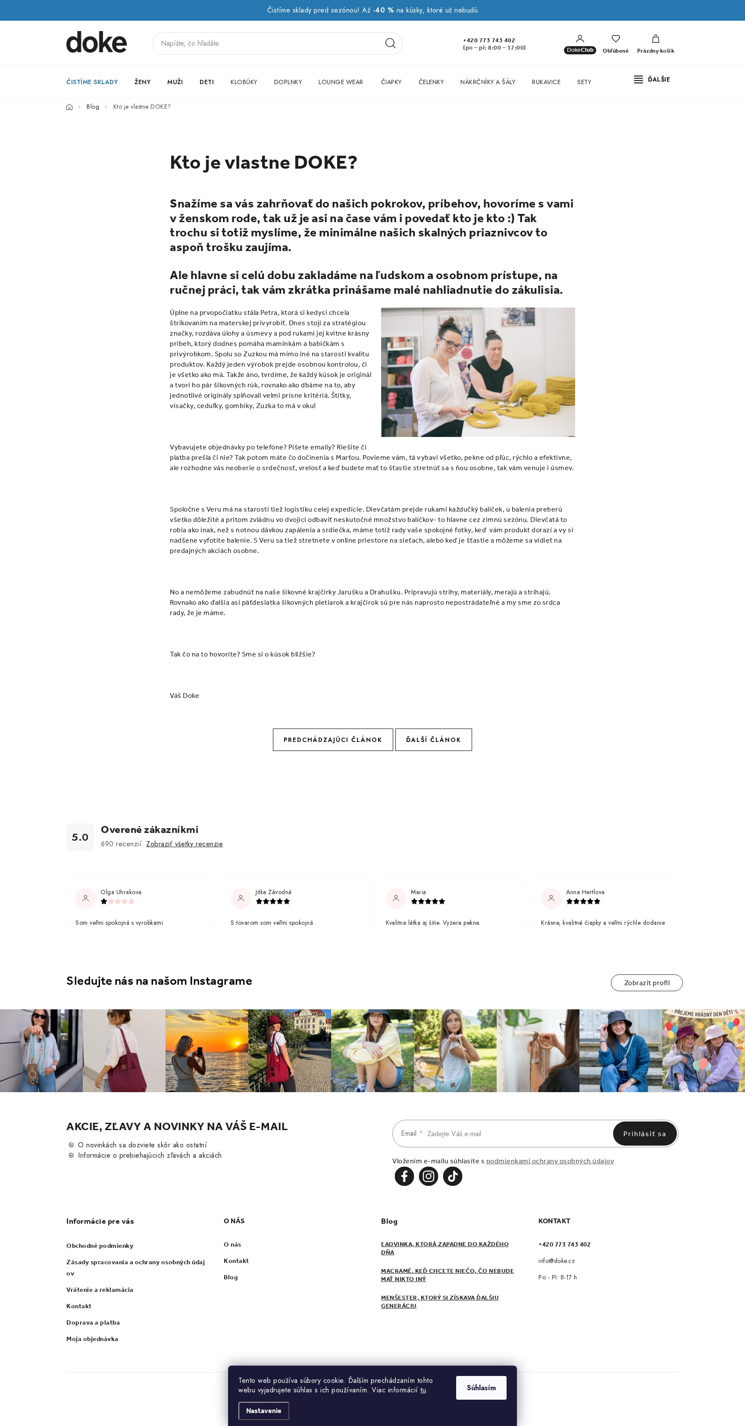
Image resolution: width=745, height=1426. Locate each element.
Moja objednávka (92, 1339)
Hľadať (391, 43)
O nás (232, 1244)
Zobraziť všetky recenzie (184, 844)
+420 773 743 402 (489, 40)
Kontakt (79, 1306)
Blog (231, 1277)
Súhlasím (481, 1388)
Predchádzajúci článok (333, 739)
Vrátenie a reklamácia (100, 1290)
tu (423, 1390)
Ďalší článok (433, 739)
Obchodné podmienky (99, 1246)
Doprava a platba (93, 1322)
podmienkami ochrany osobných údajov (550, 1161)
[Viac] (652, 79)
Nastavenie (264, 1411)
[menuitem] (91, 81)
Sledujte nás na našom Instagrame (159, 981)
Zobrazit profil (647, 983)
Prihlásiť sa (645, 1134)
